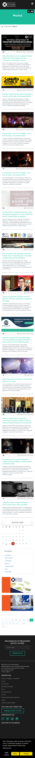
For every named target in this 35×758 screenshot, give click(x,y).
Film (6, 569)
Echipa (3, 681)
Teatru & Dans (9, 566)
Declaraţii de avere (6, 692)
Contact (3, 700)
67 (20, 620)
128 (24, 623)
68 (24, 620)
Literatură (8, 555)
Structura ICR (4, 684)
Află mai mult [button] (7, 748)
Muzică (7, 563)
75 (17, 623)
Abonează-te (17, 653)
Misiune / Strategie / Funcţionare (10, 678)
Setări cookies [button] (6, 753)
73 (10, 623)
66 (16, 620)
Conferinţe (8, 560)
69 (27, 620)
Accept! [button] (26, 753)
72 (6, 623)
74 (13, 623)
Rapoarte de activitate (7, 686)
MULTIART (8, 572)
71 (3, 623)
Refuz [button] (15, 753)
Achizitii (3, 694)
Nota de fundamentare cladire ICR (10, 697)
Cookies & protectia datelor (8, 702)
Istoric (2, 689)
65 (12, 620)
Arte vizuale (8, 558)
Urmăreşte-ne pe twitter (13, 711)
